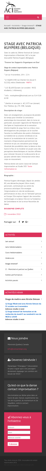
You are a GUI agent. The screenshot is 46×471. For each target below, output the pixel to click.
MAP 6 (28, 82)
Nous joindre (19, 338)
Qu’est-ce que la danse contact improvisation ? (23, 387)
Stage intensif (11, 263)
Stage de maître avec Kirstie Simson (22, 299)
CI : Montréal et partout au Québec (19, 269)
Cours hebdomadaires (13, 252)
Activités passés (11, 280)
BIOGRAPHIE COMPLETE (14, 208)
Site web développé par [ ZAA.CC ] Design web (19, 465)
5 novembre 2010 (13, 214)
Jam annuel (9, 241)
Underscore (9, 258)
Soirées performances (13, 275)
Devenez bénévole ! (24, 360)
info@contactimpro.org (17, 349)
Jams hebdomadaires (13, 247)
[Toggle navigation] (7, 17)
